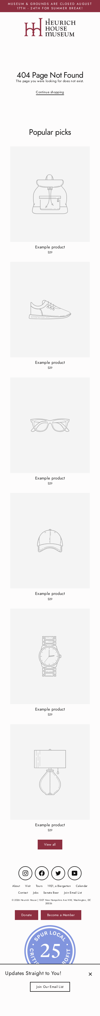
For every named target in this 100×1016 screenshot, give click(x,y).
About (16, 886)
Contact (23, 893)
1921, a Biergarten (59, 886)
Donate (26, 914)
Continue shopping (50, 92)
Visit (28, 886)
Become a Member (61, 914)
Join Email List (73, 893)
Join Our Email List (49, 986)
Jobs (35, 893)
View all (50, 844)
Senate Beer (51, 893)
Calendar (82, 886)
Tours (39, 886)
